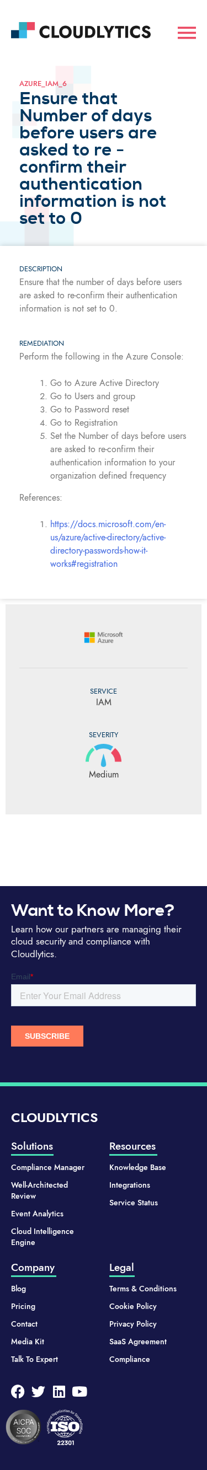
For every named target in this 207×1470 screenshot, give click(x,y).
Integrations (129, 1184)
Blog (18, 1288)
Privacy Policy (133, 1323)
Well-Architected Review (39, 1190)
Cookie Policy (133, 1306)
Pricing (23, 1306)
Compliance (129, 1359)
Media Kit (27, 1341)
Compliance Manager (47, 1167)
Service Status (133, 1202)
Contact (24, 1323)
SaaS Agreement (138, 1341)
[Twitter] (38, 1391)
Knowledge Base (137, 1167)
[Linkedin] (59, 1391)
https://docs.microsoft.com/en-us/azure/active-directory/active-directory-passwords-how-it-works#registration (108, 544)
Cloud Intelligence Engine (42, 1237)
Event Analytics (37, 1213)
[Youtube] (79, 1391)
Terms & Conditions (143, 1288)
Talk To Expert (34, 1359)
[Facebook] (18, 1391)
